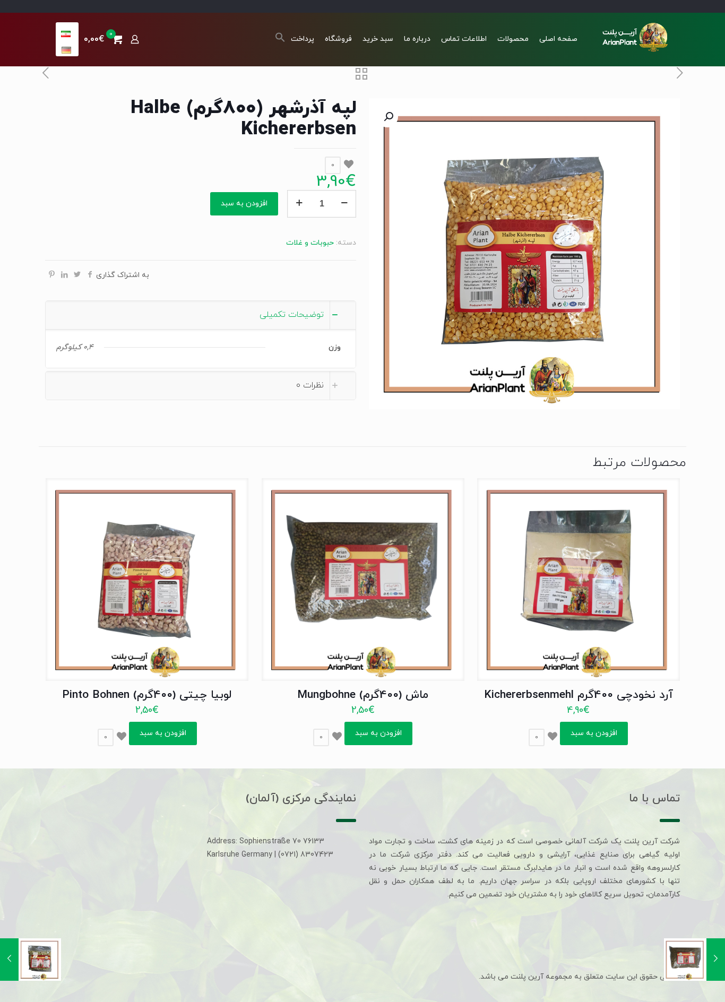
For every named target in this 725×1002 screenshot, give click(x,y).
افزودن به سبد (244, 203)
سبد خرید (377, 39)
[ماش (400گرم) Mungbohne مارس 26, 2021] (715, 959)
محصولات (513, 39)
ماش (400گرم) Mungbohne (362, 695)
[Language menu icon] (67, 34)
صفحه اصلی (558, 39)
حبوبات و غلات (310, 243)
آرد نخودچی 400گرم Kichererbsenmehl (578, 695)
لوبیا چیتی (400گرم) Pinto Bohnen (147, 695)
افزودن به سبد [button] (594, 733)
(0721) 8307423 (305, 855)
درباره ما (417, 39)
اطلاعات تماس (464, 39)
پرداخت (302, 39)
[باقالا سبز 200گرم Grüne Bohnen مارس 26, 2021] (9, 959)
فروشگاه (338, 39)
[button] (280, 41)
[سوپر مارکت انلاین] (634, 37)
